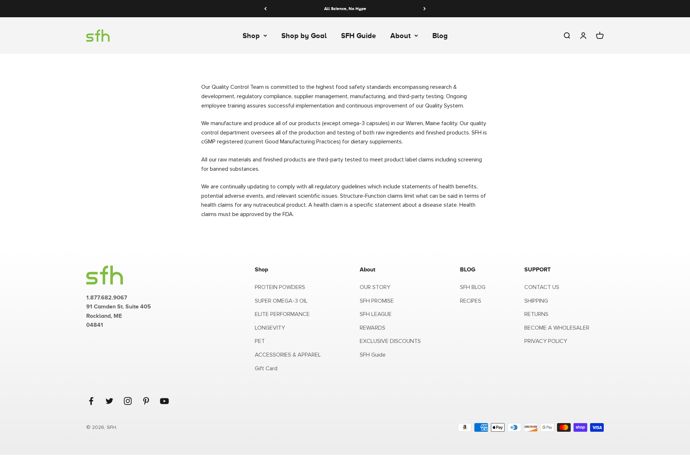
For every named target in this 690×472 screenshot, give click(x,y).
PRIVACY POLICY (545, 341)
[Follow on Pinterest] (146, 401)
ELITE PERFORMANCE (282, 314)
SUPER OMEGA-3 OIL (281, 300)
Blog (440, 36)
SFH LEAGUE (376, 314)
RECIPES (470, 300)
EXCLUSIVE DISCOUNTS (390, 341)
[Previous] (265, 8)
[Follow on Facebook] (91, 401)
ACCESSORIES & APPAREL (288, 354)
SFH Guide (358, 36)
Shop (251, 36)
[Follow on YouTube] (164, 401)
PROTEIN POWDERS (280, 287)
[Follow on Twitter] (109, 401)
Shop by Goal (304, 36)
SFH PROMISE (377, 300)
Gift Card (266, 368)
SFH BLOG (473, 287)
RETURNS (536, 314)
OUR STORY (375, 287)
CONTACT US (541, 287)
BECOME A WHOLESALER (556, 327)
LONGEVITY (270, 327)
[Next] (424, 8)
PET (260, 341)
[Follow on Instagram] (128, 401)
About (400, 36)
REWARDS (372, 327)
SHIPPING (536, 300)
